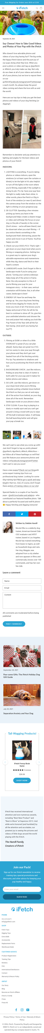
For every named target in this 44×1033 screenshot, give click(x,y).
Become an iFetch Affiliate (11, 992)
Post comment (14, 624)
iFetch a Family (7, 996)
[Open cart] (41, 8)
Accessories (6, 940)
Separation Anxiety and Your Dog (18, 713)
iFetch (11, 1024)
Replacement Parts (8, 943)
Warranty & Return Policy (10, 976)
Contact (4, 973)
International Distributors (10, 970)
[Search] (37, 8)
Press (4, 999)
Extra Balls (5, 937)
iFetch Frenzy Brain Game (22, 765)
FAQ (3, 966)
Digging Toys (6, 933)
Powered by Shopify (21, 1024)
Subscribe (22, 897)
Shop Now (22, 780)
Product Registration (9, 956)
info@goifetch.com (8, 922)
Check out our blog (27, 470)
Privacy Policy (9, 1017)
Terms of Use (20, 1017)
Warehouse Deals (8, 947)
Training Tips (6, 959)
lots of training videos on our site (24, 486)
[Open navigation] (3, 8)
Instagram (23, 82)
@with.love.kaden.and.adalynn (21, 495)
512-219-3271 (7, 919)
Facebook (14, 82)
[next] (38, 762)
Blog (3, 989)
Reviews (4, 963)
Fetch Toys (5, 930)
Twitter (34, 82)
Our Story (5, 985)
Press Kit (5, 1002)
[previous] (5, 762)
